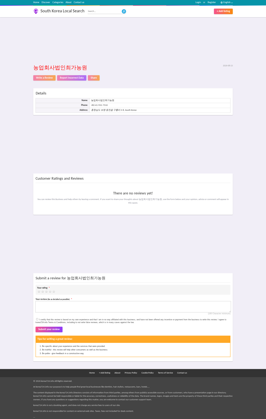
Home (36, 2)
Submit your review (49, 329)
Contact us (79, 2)
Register (212, 2)
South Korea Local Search (62, 11)
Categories (57, 2)
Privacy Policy (131, 373)
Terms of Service (165, 373)
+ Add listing (223, 11)
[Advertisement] (125, 41)
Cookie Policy (147, 373)
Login (198, 2)
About (68, 2)
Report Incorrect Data (72, 78)
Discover (46, 2)
